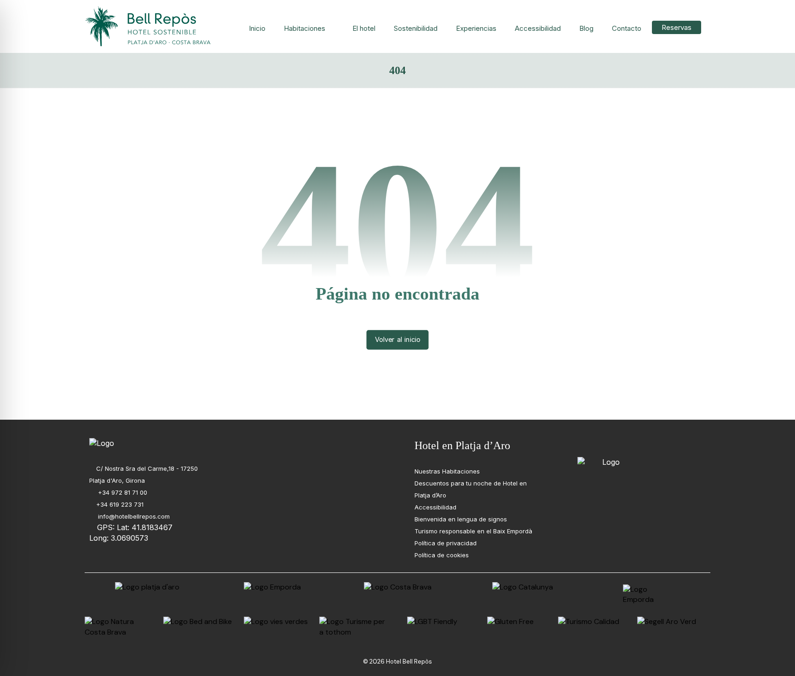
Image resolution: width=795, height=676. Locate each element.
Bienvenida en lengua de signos (461, 519)
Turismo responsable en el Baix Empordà (473, 531)
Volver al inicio (398, 339)
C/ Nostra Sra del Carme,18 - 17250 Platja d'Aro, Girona (143, 474)
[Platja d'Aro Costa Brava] (149, 26)
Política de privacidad (446, 543)
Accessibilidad (435, 507)
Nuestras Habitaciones (447, 471)
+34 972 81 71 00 (121, 492)
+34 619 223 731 (120, 504)
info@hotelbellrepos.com (133, 516)
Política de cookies (442, 555)
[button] (583, 444)
